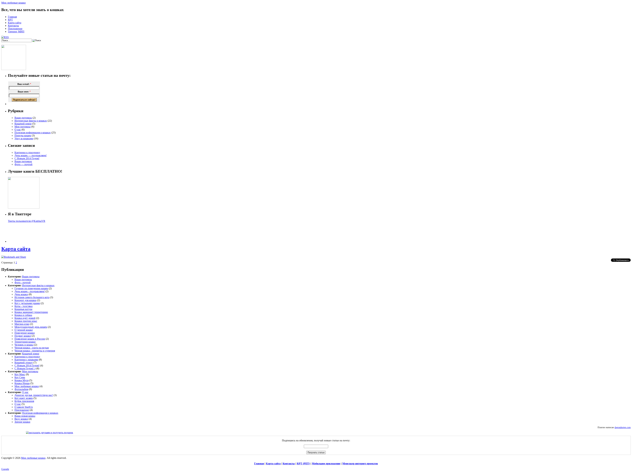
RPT (10, 19)
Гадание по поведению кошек (31, 288)
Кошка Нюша (22, 383)
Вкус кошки (21, 418)
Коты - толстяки (23, 306)
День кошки (21, 294)
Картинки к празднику (27, 152)
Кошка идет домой (24, 318)
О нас (17, 129)
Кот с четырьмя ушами (27, 303)
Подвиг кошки (22, 335)
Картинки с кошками (26, 359)
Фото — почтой (23, 164)
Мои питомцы (22, 126)
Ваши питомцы (23, 117)
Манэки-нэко (21, 324)
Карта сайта (14, 22)
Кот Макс (19, 374)
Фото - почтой (22, 282)
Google (5, 469)
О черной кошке (23, 330)
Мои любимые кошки (13, 2)
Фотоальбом (21, 389)
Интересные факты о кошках (30, 120)
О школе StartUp (23, 407)
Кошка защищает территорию (31, 312)
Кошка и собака (23, 315)
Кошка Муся (21, 380)
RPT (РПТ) (303, 463)
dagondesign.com (623, 427)
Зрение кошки (22, 421)
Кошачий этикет (23, 362)
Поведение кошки (24, 332)
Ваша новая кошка (24, 416)
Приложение (15, 28)
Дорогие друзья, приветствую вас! (33, 395)
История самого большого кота (31, 297)
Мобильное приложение (326, 463)
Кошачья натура (23, 309)
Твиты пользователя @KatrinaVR (26, 221)
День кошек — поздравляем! (30, 155)
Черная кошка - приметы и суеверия (34, 350)
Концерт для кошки (25, 300)
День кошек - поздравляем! (29, 291)
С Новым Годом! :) (25, 368)
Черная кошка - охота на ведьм (31, 347)
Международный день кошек (30, 327)
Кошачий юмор (23, 123)
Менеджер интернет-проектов (360, 463)
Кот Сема (19, 377)
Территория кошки (25, 341)
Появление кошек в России (29, 338)
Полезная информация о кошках (32, 132)
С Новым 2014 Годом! (26, 158)
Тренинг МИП (16, 31)
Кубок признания (24, 401)
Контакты (13, 25)
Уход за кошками (23, 138)
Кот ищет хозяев (23, 398)
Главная (12, 16)
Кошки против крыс (25, 321)
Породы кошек (22, 135)
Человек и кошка (23, 344)
